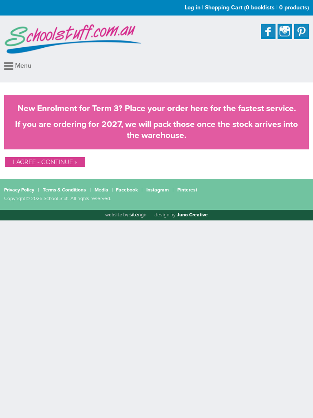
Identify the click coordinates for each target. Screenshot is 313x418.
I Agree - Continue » (45, 162)
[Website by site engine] (125, 215)
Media (101, 190)
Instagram (157, 190)
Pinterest (187, 190)
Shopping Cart (257, 7)
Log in (193, 7)
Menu (22, 66)
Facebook (127, 190)
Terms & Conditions (64, 190)
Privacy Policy (19, 190)
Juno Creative (192, 215)
